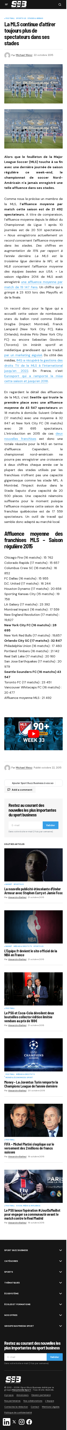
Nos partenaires (12, 1400)
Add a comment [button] (22, 789)
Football (10, 18)
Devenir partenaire (41, 1395)
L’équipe (49, 1400)
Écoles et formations (17, 1304)
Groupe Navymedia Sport (19, 1326)
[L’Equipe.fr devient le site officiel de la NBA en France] (33, 926)
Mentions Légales (50, 1406)
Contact (35, 1406)
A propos (9, 1395)
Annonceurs (22, 1395)
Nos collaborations (32, 1400)
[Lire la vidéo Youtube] (33, 733)
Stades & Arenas (35, 18)
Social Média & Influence (28, 1206)
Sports (8, 1272)
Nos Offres (10, 1315)
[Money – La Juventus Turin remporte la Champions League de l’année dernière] (33, 1054)
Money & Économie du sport (19, 1078)
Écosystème (11, 1293)
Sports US (21, 18)
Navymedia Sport (21, 1389)
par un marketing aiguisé (23, 355)
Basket (9, 884)
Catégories (11, 1261)
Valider (50, 825)
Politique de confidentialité (18, 1412)
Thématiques (11, 1282)
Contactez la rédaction (16, 1406)
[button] (6, 4)
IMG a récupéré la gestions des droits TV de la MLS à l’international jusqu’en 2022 (33, 365)
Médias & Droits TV (23, 946)
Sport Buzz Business (16, 1250)
